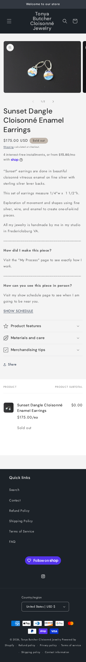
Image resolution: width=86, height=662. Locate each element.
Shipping (8, 147)
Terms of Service (21, 531)
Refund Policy (19, 510)
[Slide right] (53, 101)
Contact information (57, 652)
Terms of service (71, 645)
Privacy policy (48, 645)
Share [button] (12, 364)
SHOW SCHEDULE (18, 311)
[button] (9, 21)
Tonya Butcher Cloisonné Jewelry (41, 639)
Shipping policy (31, 652)
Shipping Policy (21, 521)
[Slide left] (33, 101)
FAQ (12, 541)
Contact (14, 500)
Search (14, 489)
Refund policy (27, 645)
